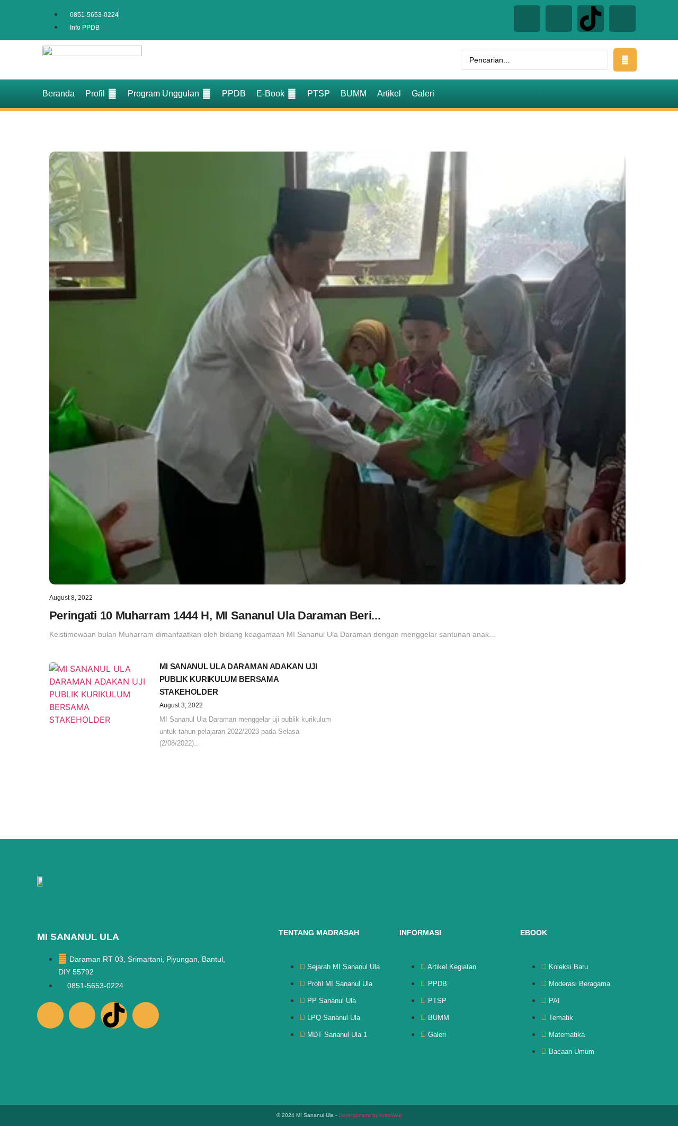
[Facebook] (559, 18)
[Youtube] (622, 18)
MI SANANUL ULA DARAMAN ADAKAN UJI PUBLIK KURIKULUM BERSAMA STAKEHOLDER (238, 679)
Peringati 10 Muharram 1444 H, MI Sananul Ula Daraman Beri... (215, 615)
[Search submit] (625, 60)
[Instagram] (527, 18)
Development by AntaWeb (370, 1115)
